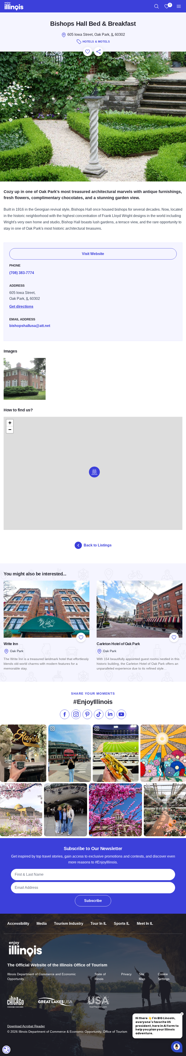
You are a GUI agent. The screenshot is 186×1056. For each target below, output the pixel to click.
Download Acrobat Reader (26, 1026)
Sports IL (122, 923)
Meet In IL (145, 923)
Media (42, 923)
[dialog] (6, 1050)
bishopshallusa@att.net (29, 326)
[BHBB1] (25, 379)
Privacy (126, 974)
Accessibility (18, 923)
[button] (94, 472)
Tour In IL (99, 923)
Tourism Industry (68, 923)
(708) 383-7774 (21, 273)
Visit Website (93, 254)
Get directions (21, 306)
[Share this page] (98, 51)
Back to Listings (98, 545)
